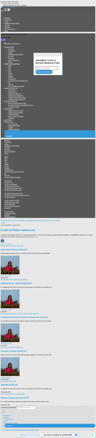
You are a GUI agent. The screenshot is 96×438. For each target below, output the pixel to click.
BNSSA (10, 66)
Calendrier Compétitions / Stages (17, 97)
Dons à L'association (9, 29)
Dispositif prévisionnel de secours (17, 103)
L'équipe (6, 21)
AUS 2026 (7, 25)
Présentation (8, 20)
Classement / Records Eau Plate (16, 99)
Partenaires (7, 27)
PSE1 (9, 68)
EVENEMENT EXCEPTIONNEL (11, 23)
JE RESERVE (11, 118)
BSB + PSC (11, 84)
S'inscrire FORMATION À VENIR (16, 86)
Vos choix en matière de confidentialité (58, 435)
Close (61, 55)
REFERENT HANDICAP (13, 129)
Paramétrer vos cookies (10, 423)
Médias (6, 31)
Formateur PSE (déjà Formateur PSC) (18, 81)
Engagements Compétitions (15, 96)
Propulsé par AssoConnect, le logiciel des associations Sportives (21, 430)
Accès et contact (12, 124)
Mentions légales (9, 419)
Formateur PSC (12, 79)
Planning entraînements (14, 94)
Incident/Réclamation (14, 126)
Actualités (7, 18)
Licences (6, 417)
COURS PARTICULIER (13, 114)
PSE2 (9, 69)
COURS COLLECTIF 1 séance (15, 112)
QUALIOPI (10, 127)
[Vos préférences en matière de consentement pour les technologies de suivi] (92, 435)
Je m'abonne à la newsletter (8, 407)
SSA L (9, 71)
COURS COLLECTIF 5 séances (15, 111)
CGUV (5, 421)
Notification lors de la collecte (29, 435)
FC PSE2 (10, 75)
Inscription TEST (12, 92)
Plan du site (7, 415)
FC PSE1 (10, 73)
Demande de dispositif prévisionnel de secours (20, 105)
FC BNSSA (10, 77)
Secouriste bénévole (13, 107)
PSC (9, 82)
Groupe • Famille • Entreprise (16, 116)
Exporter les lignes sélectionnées (10, 2)
